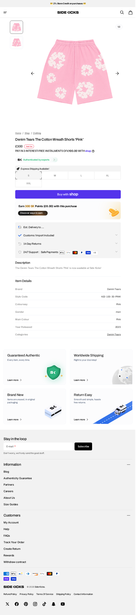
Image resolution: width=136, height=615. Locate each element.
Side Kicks (40, 586)
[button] (5, 12)
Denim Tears (111, 334)
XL (110, 176)
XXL (33, 184)
